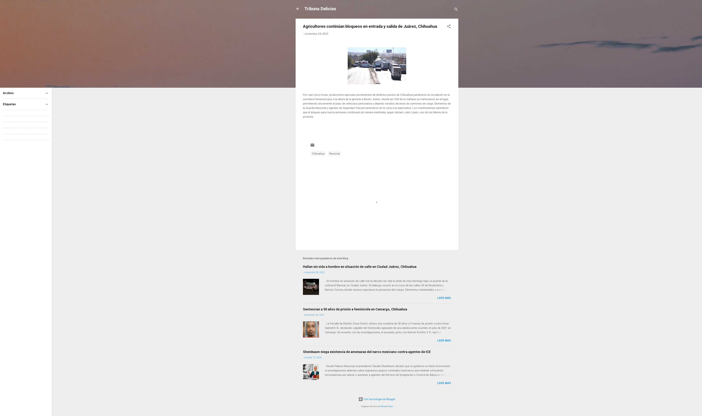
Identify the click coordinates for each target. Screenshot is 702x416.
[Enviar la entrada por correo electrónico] (312, 146)
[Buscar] (456, 10)
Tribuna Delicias (320, 8)
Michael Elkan (386, 406)
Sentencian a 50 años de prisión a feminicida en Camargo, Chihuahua (355, 309)
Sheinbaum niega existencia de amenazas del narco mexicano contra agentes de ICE (367, 352)
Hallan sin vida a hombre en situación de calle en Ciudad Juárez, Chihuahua (359, 267)
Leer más (444, 298)
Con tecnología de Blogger (379, 399)
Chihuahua (318, 153)
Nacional (334, 153)
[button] (449, 27)
